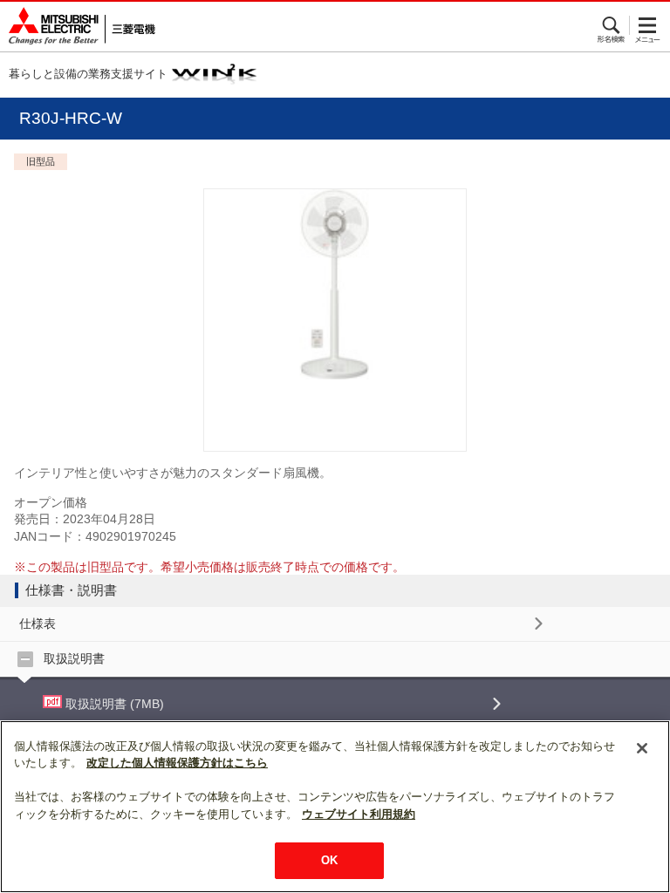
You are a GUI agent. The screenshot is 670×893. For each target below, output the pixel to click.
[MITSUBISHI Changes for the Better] (77, 26)
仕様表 (37, 624)
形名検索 (612, 25)
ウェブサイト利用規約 (358, 814)
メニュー (648, 25)
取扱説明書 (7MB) (113, 704)
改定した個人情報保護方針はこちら (177, 762)
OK (329, 860)
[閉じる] (642, 748)
